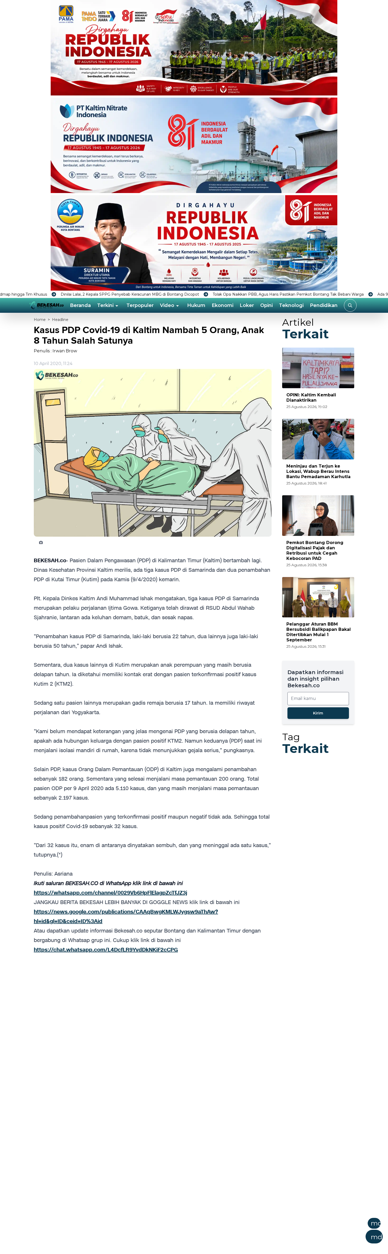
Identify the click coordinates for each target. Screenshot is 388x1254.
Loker (247, 305)
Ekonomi (222, 305)
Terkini (105, 305)
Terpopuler (140, 305)
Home (40, 319)
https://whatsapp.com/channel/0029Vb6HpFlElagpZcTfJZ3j (110, 892)
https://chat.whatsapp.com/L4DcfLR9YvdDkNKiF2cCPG (106, 949)
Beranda (80, 305)
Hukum (196, 305)
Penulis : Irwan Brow (55, 350)
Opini (266, 305)
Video (167, 305)
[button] (220, 1232)
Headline (60, 319)
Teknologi (291, 305)
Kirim (318, 713)
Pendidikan (324, 305)
